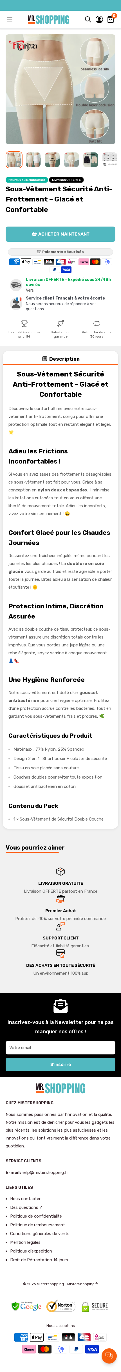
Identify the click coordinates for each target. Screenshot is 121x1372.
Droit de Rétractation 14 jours (39, 1259)
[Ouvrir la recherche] (88, 19)
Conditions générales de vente (40, 1233)
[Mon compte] (99, 19)
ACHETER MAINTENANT (63, 234)
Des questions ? (26, 1207)
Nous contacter (25, 1198)
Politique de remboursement (37, 1224)
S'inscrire (60, 1064)
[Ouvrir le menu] (10, 19)
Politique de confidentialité (36, 1216)
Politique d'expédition (31, 1251)
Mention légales (25, 1242)
